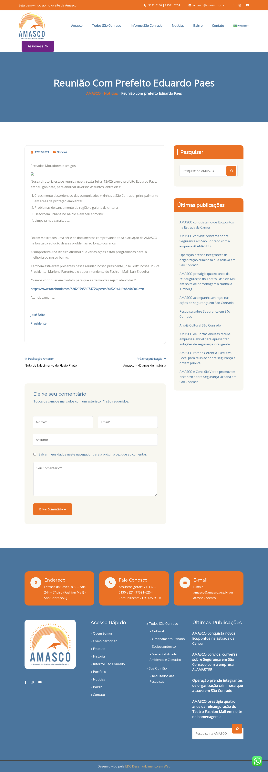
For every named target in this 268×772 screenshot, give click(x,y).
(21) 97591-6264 (140, 592)
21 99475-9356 (150, 598)
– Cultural (156, 631)
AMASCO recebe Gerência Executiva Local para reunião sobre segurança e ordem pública (207, 358)
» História (98, 656)
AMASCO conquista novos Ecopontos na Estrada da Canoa (207, 225)
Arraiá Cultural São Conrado (200, 325)
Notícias (178, 25)
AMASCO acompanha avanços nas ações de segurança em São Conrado (207, 300)
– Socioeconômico (162, 646)
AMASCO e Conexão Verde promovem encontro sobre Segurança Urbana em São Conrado (208, 377)
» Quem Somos (102, 633)
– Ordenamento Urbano (167, 639)
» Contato (98, 694)
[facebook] (25, 682)
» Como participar (104, 641)
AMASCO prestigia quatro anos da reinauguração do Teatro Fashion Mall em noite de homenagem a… (217, 709)
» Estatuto (98, 649)
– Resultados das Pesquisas (161, 679)
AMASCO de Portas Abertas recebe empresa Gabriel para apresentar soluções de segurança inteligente (205, 339)
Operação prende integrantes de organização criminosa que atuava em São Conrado (207, 260)
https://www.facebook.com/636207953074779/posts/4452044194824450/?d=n (87, 289)
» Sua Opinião (157, 668)
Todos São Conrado (106, 25)
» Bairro (96, 687)
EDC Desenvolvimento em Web (147, 766)
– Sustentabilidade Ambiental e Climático (165, 657)
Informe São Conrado (146, 25)
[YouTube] (40, 682)
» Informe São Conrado (108, 664)
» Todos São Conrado (162, 623)
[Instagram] (32, 682)
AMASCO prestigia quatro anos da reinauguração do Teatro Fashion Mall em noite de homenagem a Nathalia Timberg (208, 281)
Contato (218, 25)
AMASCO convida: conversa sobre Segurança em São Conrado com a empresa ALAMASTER (205, 241)
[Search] (231, 171)
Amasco (77, 25)
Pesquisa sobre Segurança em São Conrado (205, 314)
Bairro (198, 25)
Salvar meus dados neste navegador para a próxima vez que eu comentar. (93, 454)
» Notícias (98, 679)
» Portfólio (98, 672)
